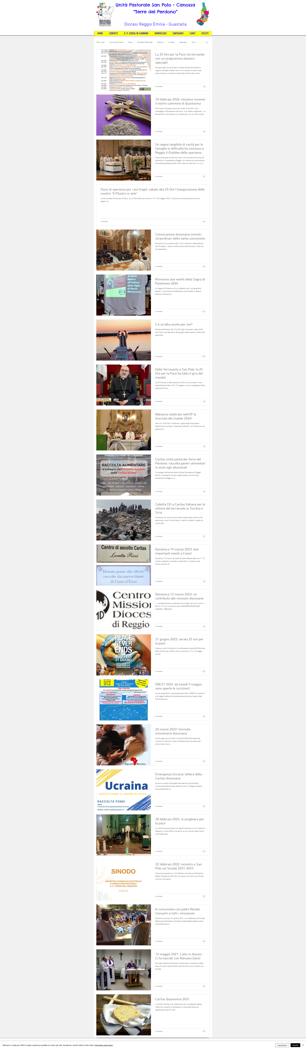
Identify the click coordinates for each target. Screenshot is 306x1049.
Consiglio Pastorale (144, 42)
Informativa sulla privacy (104, 1045)
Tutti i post (100, 42)
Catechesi (183, 42)
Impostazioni (282, 1045)
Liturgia (171, 42)
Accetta (295, 1045)
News (130, 42)
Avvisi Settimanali (116, 42)
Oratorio (160, 42)
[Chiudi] (303, 1045)
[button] (207, 42)
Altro (193, 42)
